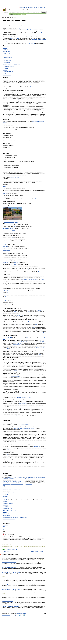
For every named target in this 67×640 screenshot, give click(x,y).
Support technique (19, 613)
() (11, 489)
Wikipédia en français (38, 546)
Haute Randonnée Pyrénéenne (37, 551)
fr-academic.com (5, 13)
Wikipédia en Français (14, 14)
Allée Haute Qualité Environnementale (10, 584)
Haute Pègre (6, 551)
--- (19, 341)
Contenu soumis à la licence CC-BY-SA (9, 546)
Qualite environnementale (7, 601)
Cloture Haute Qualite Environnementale (11, 572)
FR (44, 7)
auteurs (43, 546)
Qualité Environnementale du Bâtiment (10, 606)
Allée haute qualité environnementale (10, 595)
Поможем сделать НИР (12, 549)
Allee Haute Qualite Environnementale (10, 579)
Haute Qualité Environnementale (27, 546)
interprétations (22, 14)
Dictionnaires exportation (6, 615)
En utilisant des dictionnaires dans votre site (34, 7)
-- (30, 279)
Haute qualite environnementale (9, 556)
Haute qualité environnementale (9, 562)
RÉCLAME (24, 613)
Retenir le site (22, 7)
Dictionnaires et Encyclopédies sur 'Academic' (21, 9)
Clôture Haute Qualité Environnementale (11, 589)
